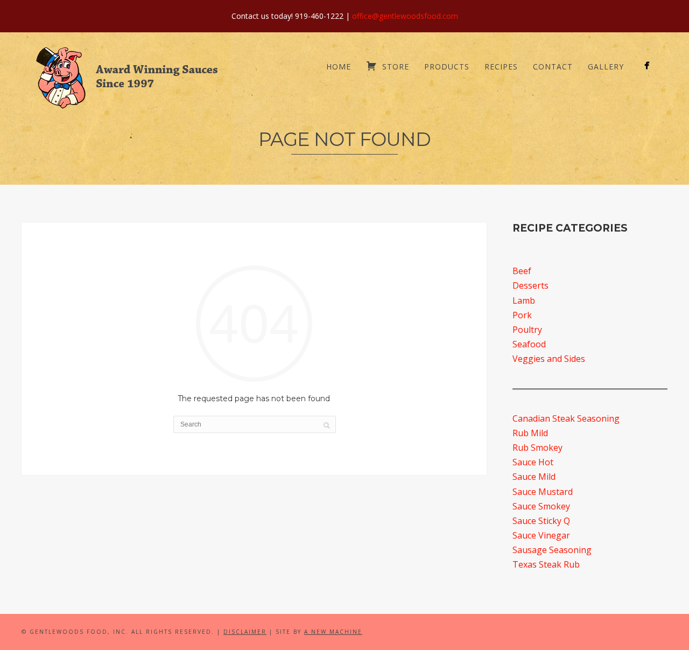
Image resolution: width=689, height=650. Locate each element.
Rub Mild (530, 433)
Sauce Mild (534, 477)
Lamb (523, 300)
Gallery (606, 66)
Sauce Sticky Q (541, 521)
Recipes (501, 66)
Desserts (530, 285)
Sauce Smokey (541, 506)
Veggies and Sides (548, 359)
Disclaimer (244, 631)
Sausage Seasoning (552, 550)
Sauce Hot (532, 462)
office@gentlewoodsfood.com (405, 16)
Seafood (529, 344)
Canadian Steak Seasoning (566, 418)
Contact (553, 66)
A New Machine (333, 631)
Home (338, 66)
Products (446, 66)
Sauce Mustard (542, 492)
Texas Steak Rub (546, 564)
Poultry (527, 330)
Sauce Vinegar (541, 535)
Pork (522, 315)
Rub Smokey (537, 447)
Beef (521, 271)
